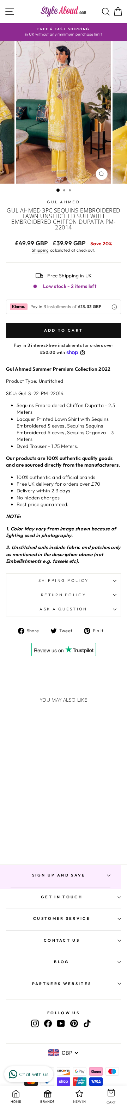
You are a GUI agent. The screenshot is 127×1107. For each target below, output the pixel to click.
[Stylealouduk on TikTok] (87, 1023)
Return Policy (63, 594)
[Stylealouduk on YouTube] (61, 1023)
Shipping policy (63, 580)
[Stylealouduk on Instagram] (35, 1023)
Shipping (40, 250)
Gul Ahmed (63, 201)
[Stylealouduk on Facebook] (48, 1023)
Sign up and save (59, 875)
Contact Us (62, 940)
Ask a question (63, 609)
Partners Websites (61, 983)
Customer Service (61, 918)
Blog (61, 961)
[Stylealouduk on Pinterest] (74, 1023)
